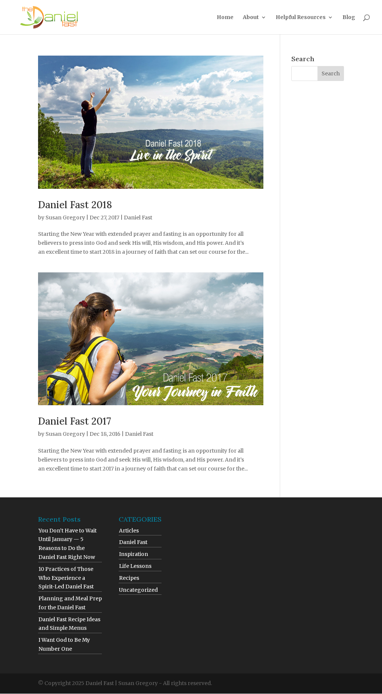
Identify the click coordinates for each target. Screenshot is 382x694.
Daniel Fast (138, 217)
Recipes (129, 578)
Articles (129, 530)
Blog (348, 18)
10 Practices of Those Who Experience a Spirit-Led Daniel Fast (66, 578)
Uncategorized (138, 590)
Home (225, 18)
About (251, 18)
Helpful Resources (301, 18)
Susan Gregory (65, 217)
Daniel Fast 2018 (75, 204)
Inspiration (133, 554)
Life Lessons (135, 566)
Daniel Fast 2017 (74, 421)
